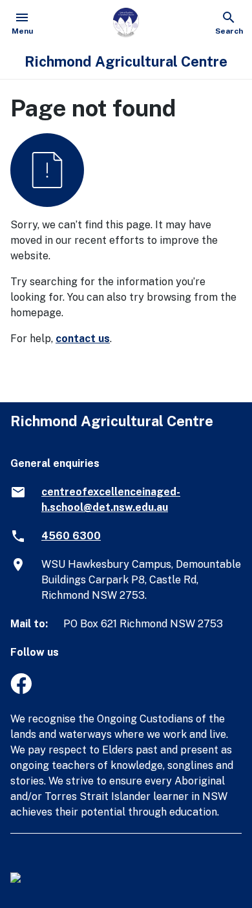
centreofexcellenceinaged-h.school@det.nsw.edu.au (110, 499)
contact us (83, 338)
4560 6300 (71, 536)
